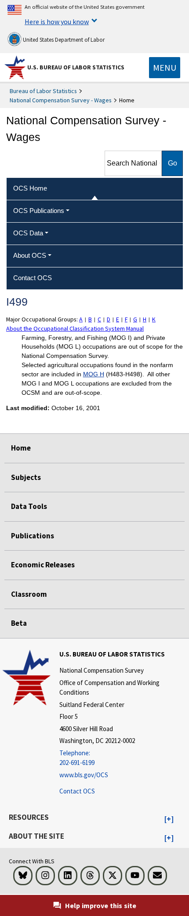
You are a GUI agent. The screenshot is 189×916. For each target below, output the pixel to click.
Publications (32, 536)
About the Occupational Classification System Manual (75, 328)
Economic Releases (43, 565)
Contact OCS (77, 791)
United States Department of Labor (63, 39)
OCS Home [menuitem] (30, 188)
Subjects (26, 477)
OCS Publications (38, 210)
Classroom (29, 594)
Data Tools (29, 506)
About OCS (29, 255)
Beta (19, 623)
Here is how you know (57, 21)
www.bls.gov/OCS (83, 775)
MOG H (93, 374)
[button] (169, 819)
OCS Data (28, 233)
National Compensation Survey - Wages (61, 100)
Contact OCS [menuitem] (32, 277)
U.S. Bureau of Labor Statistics (75, 67)
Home (21, 448)
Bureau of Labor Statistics (43, 91)
